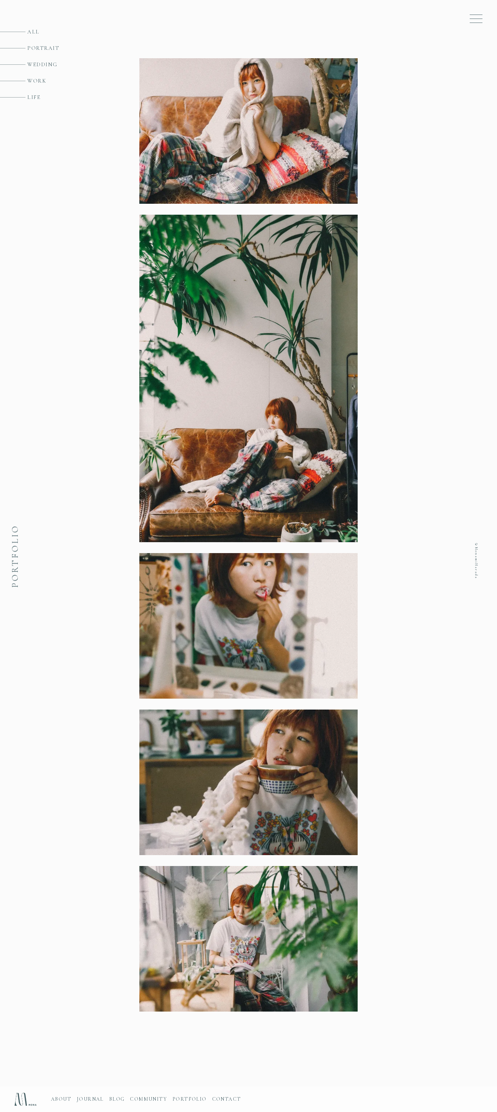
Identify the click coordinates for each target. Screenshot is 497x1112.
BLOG (117, 1099)
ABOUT (61, 1099)
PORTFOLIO (189, 1099)
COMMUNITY (148, 1099)
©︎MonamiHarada (476, 560)
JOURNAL (90, 1099)
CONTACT (226, 1099)
